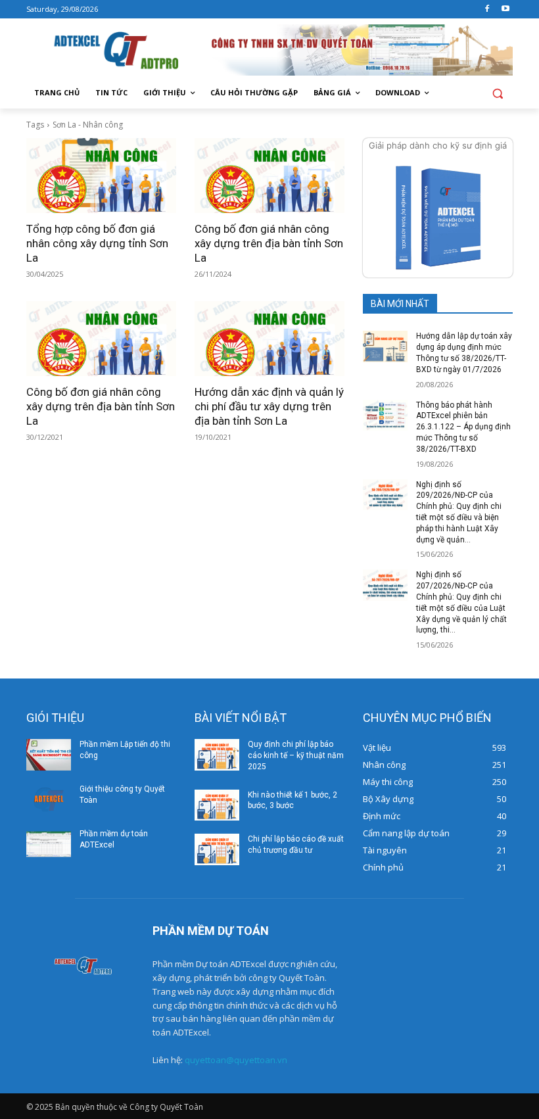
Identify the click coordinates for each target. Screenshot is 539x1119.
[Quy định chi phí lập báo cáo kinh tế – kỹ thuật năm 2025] (217, 755)
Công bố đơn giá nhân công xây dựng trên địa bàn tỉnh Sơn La (269, 243)
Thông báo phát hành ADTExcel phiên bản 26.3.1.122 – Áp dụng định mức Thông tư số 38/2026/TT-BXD (463, 427)
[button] (497, 93)
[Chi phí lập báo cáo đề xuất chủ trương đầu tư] (217, 849)
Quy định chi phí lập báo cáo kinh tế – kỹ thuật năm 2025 (296, 755)
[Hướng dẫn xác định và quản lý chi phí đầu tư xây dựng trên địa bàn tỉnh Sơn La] (269, 338)
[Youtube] (505, 9)
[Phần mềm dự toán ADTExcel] (48, 844)
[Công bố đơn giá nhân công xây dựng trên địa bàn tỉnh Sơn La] (269, 175)
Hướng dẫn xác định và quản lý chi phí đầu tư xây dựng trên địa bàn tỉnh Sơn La (269, 406)
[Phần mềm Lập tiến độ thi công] (48, 755)
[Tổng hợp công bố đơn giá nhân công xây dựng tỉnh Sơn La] (101, 175)
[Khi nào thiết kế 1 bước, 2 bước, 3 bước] (217, 805)
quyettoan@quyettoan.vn (236, 1060)
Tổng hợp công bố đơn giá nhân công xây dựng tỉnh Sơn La (97, 243)
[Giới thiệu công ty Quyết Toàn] (48, 799)
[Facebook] (486, 9)
